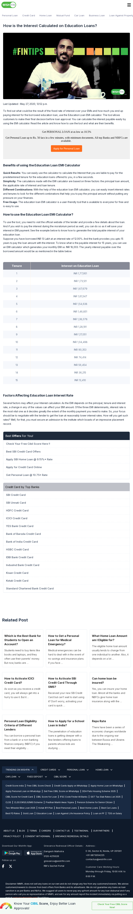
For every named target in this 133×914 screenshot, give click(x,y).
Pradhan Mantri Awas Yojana (60, 802)
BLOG (22, 830)
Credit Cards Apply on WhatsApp (70, 785)
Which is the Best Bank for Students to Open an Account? (22, 640)
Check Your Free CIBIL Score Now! (112, 906)
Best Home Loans (89, 808)
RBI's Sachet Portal (54, 865)
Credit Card (28, 15)
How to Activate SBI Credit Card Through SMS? (62, 683)
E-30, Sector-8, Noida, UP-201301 (104, 851)
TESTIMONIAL (81, 830)
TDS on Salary (115, 813)
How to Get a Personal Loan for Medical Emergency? (63, 640)
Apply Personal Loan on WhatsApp (23, 791)
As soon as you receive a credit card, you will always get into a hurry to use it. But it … (22, 693)
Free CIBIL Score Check (39, 785)
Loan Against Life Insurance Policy (72, 813)
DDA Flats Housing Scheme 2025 (99, 791)
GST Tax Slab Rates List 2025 (106, 796)
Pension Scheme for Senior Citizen (95, 802)
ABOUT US (9, 830)
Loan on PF (98, 813)
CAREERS (46, 830)
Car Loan (79, 15)
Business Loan (97, 15)
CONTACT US (62, 830)
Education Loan (44, 813)
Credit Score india (15, 785)
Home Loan (45, 15)
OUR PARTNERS (101, 830)
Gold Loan (28, 813)
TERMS (33, 830)
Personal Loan (10, 15)
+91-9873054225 (95, 855)
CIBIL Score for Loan (46, 796)
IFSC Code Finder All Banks (73, 796)
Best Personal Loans (66, 808)
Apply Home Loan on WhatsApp (107, 785)
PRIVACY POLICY (12, 836)
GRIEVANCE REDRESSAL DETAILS (71, 836)
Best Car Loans (109, 808)
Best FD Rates (13, 813)
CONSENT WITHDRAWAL (38, 836)
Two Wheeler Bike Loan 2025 (20, 808)
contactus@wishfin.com (99, 859)
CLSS (8, 802)
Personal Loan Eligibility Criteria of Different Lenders (20, 725)
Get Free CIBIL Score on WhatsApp (61, 791)
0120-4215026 (51, 856)
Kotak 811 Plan (45, 808)
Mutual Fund (63, 15)
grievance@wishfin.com (57, 861)
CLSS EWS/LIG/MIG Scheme (28, 802)
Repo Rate (99, 721)
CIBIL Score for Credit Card (19, 796)
